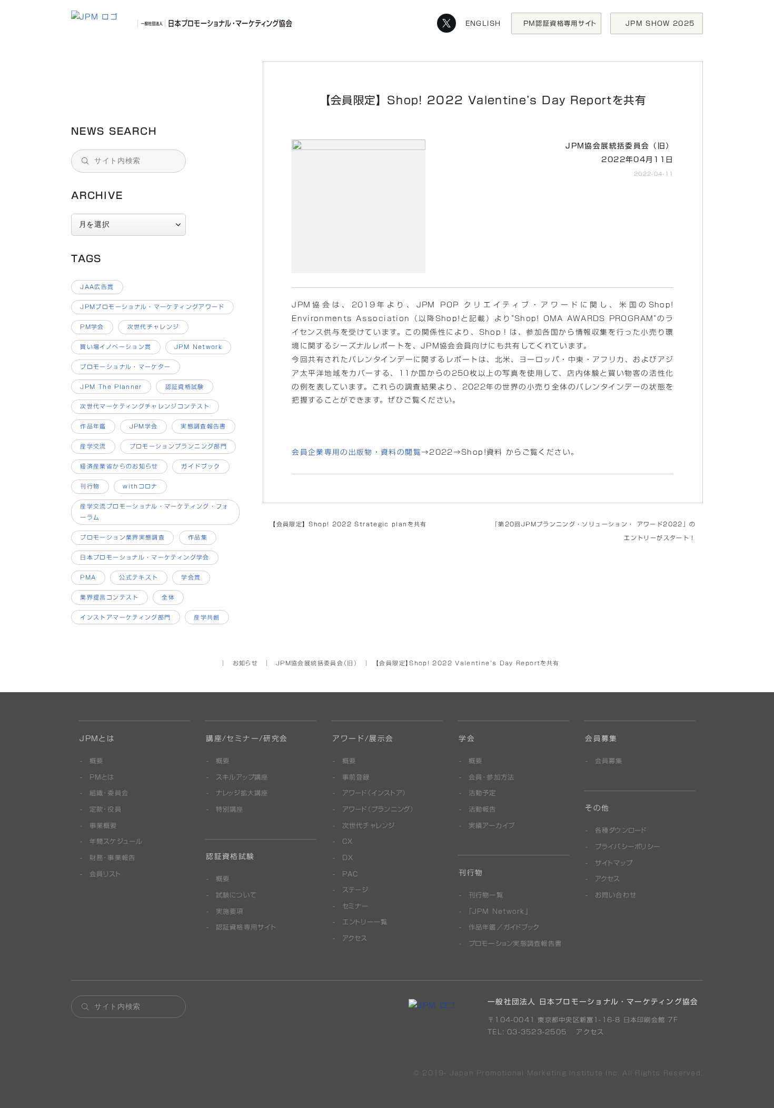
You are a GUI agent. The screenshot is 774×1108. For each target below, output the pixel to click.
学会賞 (191, 577)
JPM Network (198, 347)
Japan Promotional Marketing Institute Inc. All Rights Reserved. (576, 1073)
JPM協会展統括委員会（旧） (619, 145)
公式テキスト (138, 577)
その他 (597, 808)
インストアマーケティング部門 (125, 617)
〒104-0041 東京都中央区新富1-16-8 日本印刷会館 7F (583, 1019)
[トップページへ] (184, 23)
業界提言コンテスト (109, 597)
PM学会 (92, 327)
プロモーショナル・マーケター (125, 367)
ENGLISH (483, 22)
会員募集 (601, 738)
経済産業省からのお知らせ (119, 466)
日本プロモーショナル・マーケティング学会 (144, 557)
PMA (88, 577)
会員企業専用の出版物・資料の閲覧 (356, 452)
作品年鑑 (93, 426)
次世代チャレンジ (153, 327)
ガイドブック (200, 466)
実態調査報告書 (203, 426)
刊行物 (90, 486)
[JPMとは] (432, 1005)
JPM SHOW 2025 (664, 22)
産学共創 (207, 617)
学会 (467, 738)
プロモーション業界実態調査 (122, 537)
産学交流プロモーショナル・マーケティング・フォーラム (154, 511)
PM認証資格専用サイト (560, 22)
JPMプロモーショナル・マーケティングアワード (152, 307)
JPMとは (97, 738)
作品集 (197, 537)
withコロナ (140, 486)
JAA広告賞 (97, 287)
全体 (168, 597)
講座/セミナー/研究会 (246, 738)
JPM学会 (144, 426)
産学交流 (93, 446)
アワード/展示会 (362, 738)
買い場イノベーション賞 (115, 347)
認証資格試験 (184, 387)
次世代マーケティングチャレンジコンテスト (145, 406)
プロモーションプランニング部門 (178, 446)
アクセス (588, 1032)
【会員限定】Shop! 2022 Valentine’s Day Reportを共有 (156, 84)
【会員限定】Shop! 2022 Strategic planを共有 (348, 524)
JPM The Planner (111, 387)
